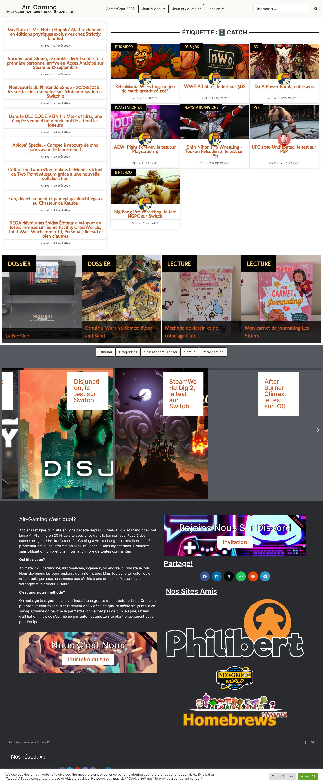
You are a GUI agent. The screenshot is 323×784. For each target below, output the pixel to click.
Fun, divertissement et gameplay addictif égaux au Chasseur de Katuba (55, 201)
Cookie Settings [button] (283, 776)
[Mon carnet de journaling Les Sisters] (281, 299)
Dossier (19, 263)
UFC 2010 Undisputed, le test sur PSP (284, 149)
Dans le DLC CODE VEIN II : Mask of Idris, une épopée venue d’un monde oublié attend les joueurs (55, 120)
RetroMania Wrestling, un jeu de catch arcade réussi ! (145, 88)
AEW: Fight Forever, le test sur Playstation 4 (145, 149)
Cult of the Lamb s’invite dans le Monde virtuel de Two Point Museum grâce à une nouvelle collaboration (55, 174)
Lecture (179, 263)
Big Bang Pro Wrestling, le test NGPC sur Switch (145, 214)
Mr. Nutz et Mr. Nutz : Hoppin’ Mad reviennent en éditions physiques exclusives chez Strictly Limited (55, 34)
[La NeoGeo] (42, 299)
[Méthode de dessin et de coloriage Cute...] (201, 299)
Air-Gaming (39, 7)
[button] (5, 430)
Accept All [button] (308, 776)
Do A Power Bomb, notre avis (284, 86)
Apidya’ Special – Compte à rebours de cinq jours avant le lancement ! (55, 147)
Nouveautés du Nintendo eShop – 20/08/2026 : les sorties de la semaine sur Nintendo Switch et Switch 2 (55, 91)
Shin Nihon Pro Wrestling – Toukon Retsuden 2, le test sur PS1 (214, 151)
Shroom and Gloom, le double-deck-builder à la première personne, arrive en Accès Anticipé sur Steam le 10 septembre (55, 63)
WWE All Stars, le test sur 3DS (214, 86)
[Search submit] (316, 9)
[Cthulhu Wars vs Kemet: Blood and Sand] (122, 299)
